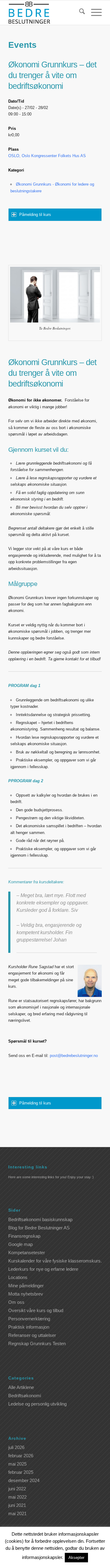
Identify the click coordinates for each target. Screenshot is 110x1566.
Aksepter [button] (76, 1557)
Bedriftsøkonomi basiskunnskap (40, 1219)
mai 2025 (17, 1463)
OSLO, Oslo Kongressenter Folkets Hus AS (47, 155)
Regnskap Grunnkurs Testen (37, 1343)
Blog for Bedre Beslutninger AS (39, 1227)
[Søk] (79, 12)
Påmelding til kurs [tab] (35, 214)
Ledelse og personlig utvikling (37, 1403)
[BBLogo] (45, 12)
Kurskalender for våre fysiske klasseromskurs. (55, 1260)
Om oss (16, 1302)
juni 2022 (17, 1488)
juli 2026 (16, 1447)
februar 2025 (20, 1472)
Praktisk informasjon (28, 1327)
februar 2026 (20, 1455)
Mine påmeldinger (26, 1285)
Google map (20, 1244)
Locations (18, 1277)
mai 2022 (17, 1497)
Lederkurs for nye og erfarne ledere (43, 1269)
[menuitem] (79, 12)
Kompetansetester (26, 1252)
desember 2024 (23, 1480)
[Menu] (93, 12)
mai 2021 (17, 1513)
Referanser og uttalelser (32, 1335)
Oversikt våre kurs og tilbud (35, 1310)
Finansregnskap (24, 1236)
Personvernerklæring (29, 1318)
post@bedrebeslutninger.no (74, 1055)
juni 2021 (17, 1505)
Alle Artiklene (21, 1387)
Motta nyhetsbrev (25, 1293)
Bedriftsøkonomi (24, 1395)
